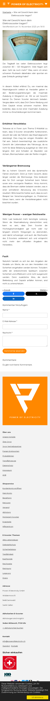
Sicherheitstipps (9, 549)
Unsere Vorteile (9, 437)
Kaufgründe (7, 559)
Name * (6, 310)
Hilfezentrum (8, 526)
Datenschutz (8, 465)
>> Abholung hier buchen (13, 628)
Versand (6, 507)
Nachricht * (7, 333)
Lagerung (7, 573)
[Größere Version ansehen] (25, 45)
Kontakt (14, 646)
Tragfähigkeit (8, 554)
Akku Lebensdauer (10, 540)
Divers (5, 578)
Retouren (7, 503)
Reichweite (7, 564)
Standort (6, 646)
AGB (4, 475)
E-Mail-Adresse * (10, 321)
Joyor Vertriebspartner (12, 446)
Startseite (7, 12)
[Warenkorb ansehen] (46, 3)
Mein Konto (7, 493)
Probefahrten (8, 456)
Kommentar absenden (14, 351)
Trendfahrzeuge (9, 461)
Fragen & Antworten (11, 451)
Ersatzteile (7, 522)
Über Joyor (7, 442)
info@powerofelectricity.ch (14, 641)
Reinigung (7, 568)
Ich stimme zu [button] (37, 697)
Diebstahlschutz (9, 545)
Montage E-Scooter (11, 517)
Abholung (7, 512)
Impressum (7, 470)
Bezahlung (7, 498)
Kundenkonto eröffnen (12, 488)
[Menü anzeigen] (4, 3)
